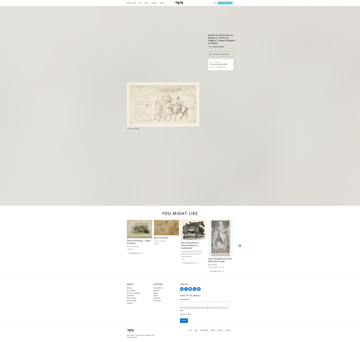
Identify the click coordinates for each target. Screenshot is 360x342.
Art (146, 3)
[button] (214, 3)
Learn (153, 3)
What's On (131, 3)
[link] (133, 197)
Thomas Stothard (218, 47)
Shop (162, 3)
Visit (140, 3)
